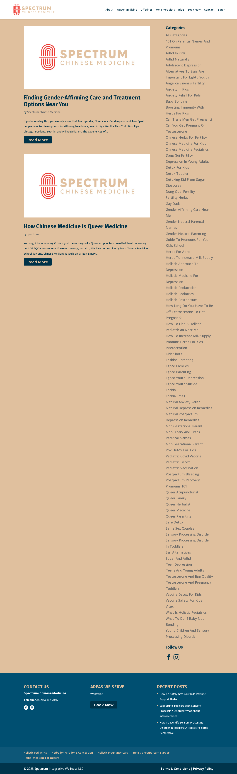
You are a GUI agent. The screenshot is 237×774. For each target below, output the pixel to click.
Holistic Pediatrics (180, 294)
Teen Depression (179, 564)
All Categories (176, 35)
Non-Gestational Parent (184, 444)
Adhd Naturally (177, 59)
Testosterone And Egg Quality (189, 576)
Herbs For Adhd (178, 251)
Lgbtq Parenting (178, 372)
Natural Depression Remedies (189, 408)
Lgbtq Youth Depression (185, 378)
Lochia (171, 390)
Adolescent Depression (183, 65)
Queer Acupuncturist (182, 492)
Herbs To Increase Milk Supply (189, 257)
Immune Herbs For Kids (184, 342)
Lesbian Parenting (179, 360)
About (110, 9)
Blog (181, 9)
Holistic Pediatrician (181, 287)
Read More (37, 139)
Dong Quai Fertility (180, 191)
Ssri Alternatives (178, 552)
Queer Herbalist (178, 504)
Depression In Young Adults (187, 161)
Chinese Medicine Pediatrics (187, 149)
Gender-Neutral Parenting (186, 233)
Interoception (176, 348)
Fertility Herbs (177, 197)
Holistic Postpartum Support (152, 752)
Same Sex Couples (180, 528)
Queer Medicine (127, 9)
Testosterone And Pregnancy (188, 582)
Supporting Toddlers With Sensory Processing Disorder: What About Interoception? (180, 711)
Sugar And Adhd (178, 558)
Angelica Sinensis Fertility (185, 83)
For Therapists (165, 9)
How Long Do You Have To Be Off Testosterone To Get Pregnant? (189, 311)
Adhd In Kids (175, 53)
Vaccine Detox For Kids (184, 594)
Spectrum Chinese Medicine (44, 112)
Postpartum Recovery (183, 480)
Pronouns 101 (176, 486)
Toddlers (173, 588)
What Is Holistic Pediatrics (186, 612)
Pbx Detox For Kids (181, 450)
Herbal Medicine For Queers (41, 758)
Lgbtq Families (177, 366)
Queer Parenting (178, 516)
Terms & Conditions (175, 769)
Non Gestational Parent (184, 426)
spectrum (33, 234)
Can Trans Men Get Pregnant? (189, 119)
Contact (209, 9)
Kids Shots (174, 354)
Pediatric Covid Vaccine (183, 456)
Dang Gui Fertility (179, 155)
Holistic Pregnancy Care (113, 752)
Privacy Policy (203, 769)
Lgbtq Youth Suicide (181, 384)
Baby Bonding (176, 101)
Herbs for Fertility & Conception (72, 752)
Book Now (194, 9)
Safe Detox (174, 522)
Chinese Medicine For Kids (186, 143)
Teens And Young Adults (185, 570)
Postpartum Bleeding (182, 474)
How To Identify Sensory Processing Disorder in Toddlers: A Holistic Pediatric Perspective (184, 728)
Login (221, 9)
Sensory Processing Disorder (188, 534)
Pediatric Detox (178, 462)
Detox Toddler (177, 173)
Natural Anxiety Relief (183, 402)
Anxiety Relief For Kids (183, 95)
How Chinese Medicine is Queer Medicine (76, 226)
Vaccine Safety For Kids (184, 600)
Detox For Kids (177, 167)
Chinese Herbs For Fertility (186, 137)
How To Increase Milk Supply (188, 336)
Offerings (146, 9)
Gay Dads (173, 203)
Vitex (170, 606)
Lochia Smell (175, 396)
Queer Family (176, 498)
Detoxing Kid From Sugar (185, 179)
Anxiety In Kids (177, 89)
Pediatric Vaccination (182, 468)
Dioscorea (173, 185)
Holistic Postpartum (181, 299)
